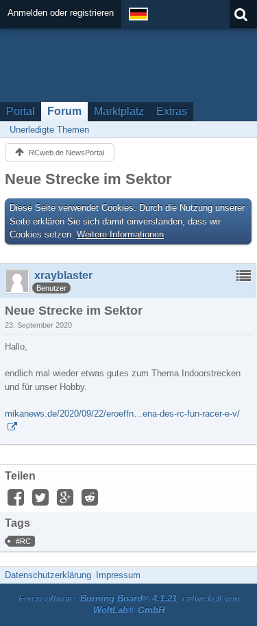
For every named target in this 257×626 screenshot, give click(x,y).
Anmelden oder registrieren (61, 13)
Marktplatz (119, 111)
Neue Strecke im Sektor (88, 178)
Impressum (118, 575)
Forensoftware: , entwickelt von (129, 604)
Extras (171, 111)
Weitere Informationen (120, 234)
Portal (20, 111)
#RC (23, 541)
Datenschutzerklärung (48, 575)
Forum (64, 111)
